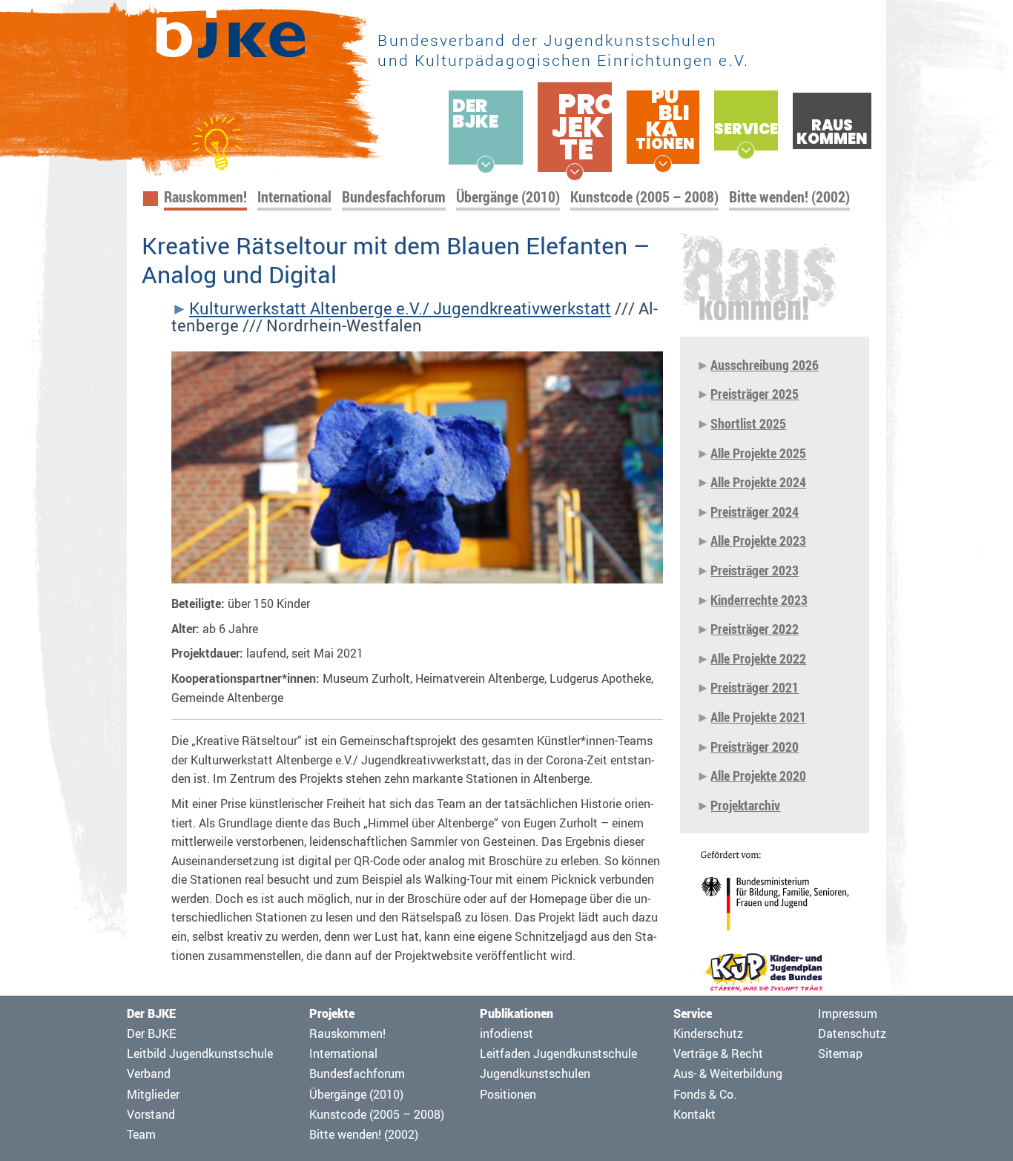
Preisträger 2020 (754, 746)
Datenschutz (852, 1033)
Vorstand (151, 1114)
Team (141, 1134)
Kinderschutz (708, 1033)
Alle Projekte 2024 (758, 482)
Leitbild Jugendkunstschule (200, 1053)
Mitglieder (153, 1094)
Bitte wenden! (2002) (789, 197)
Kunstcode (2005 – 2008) (644, 197)
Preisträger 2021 (754, 687)
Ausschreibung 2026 (764, 365)
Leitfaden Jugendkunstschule (558, 1053)
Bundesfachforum (394, 197)
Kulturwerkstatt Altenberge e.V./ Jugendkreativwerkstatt (400, 308)
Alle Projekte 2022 (758, 658)
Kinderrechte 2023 (759, 600)
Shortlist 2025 (748, 423)
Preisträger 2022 (754, 629)
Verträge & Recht (718, 1053)
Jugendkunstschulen (535, 1073)
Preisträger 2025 (754, 394)
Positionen (508, 1094)
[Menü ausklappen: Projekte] (575, 172)
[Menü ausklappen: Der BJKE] (486, 164)
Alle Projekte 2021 (758, 717)
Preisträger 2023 (754, 570)
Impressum (847, 1013)
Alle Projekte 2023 (758, 540)
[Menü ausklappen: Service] (746, 150)
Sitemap (840, 1053)
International (294, 197)
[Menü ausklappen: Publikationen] (663, 164)
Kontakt (694, 1114)
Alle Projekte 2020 (758, 775)
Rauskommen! (205, 197)
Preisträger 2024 (754, 511)
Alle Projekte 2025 (758, 453)
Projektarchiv (745, 805)
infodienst (506, 1033)
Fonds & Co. (704, 1094)
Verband (149, 1073)
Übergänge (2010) (508, 197)
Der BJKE (151, 1033)
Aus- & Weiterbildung (727, 1073)
